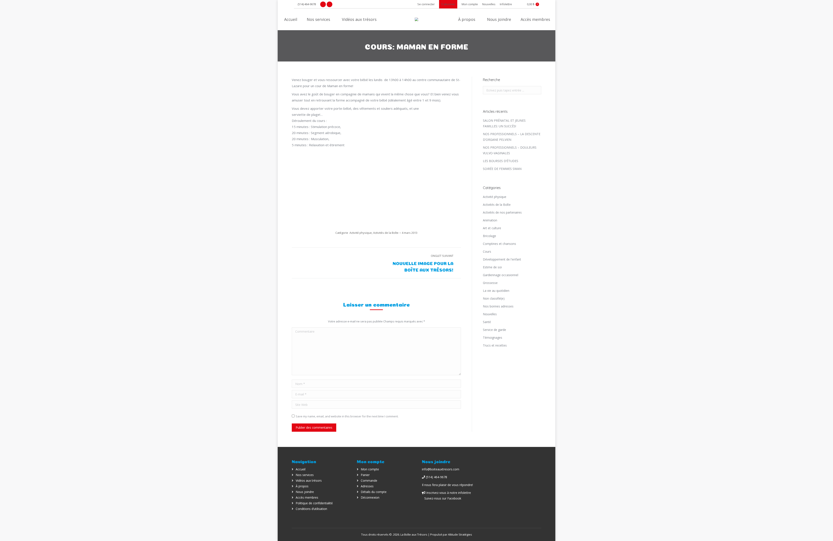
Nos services (305, 475)
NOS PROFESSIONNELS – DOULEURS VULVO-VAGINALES (509, 150)
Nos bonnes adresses (498, 306)
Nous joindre (305, 492)
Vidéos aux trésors (309, 480)
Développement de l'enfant (502, 259)
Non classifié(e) (494, 298)
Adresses (367, 486)
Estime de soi (492, 267)
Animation (490, 220)
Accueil (300, 469)
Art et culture (492, 228)
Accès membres (307, 497)
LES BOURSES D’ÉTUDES (500, 161)
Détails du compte (374, 492)
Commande (369, 480)
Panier (365, 475)
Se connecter (426, 4)
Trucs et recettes (495, 345)
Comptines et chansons (499, 244)
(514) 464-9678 (307, 4)
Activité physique (360, 233)
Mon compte (370, 469)
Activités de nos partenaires (502, 212)
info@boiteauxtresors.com (440, 469)
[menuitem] (470, 4)
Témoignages (492, 337)
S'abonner (448, 4)
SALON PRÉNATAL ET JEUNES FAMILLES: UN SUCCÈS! (504, 123)
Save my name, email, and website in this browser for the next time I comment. (347, 416)
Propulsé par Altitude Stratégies (451, 534)
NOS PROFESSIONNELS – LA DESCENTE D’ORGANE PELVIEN (511, 137)
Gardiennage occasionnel (500, 275)
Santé (487, 322)
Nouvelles (490, 314)
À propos (302, 486)
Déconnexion (370, 497)
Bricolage (489, 236)
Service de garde (494, 330)
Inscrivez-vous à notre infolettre (448, 493)
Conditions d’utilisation (311, 509)
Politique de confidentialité (314, 503)
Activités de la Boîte (385, 233)
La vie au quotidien (496, 291)
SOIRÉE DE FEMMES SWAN (502, 169)
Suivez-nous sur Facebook (442, 498)
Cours (487, 251)
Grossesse (490, 283)
